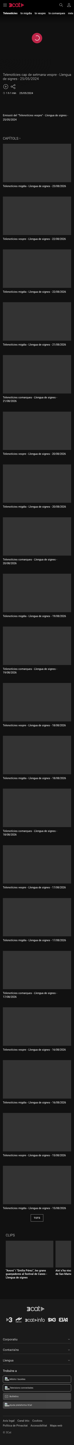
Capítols (10, 138)
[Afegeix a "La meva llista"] (6, 86)
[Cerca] (63, 5)
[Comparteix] (13, 86)
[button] (37, 1338)
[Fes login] (69, 5)
